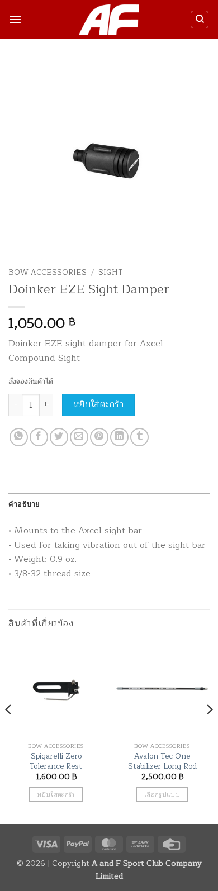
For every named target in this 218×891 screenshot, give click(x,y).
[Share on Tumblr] (139, 437)
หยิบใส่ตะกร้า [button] (55, 794)
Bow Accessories (47, 272)
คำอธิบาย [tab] (24, 503)
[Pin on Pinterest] (99, 437)
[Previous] (9, 732)
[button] (15, 19)
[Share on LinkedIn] (119, 437)
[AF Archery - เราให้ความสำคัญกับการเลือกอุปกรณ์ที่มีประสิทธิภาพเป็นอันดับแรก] (109, 19)
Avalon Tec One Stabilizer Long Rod (162, 761)
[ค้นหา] (199, 19)
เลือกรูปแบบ (162, 794)
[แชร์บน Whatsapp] (19, 437)
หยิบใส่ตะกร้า (98, 404)
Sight (110, 272)
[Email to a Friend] (79, 437)
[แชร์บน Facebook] (39, 437)
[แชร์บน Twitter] (59, 437)
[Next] (209, 732)
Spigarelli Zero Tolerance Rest (56, 761)
